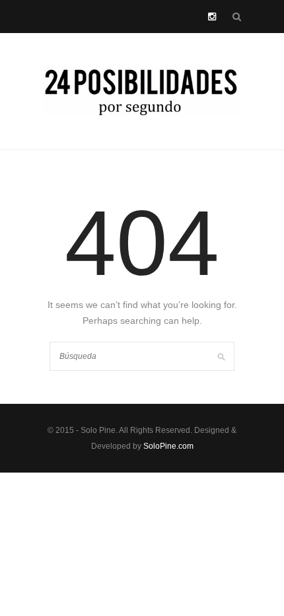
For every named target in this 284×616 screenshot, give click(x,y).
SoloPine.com (168, 446)
